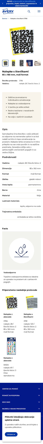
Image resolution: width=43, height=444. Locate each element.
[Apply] (29, 11)
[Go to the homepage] (8, 12)
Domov (4, 18)
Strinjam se (11, 434)
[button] (5, 63)
